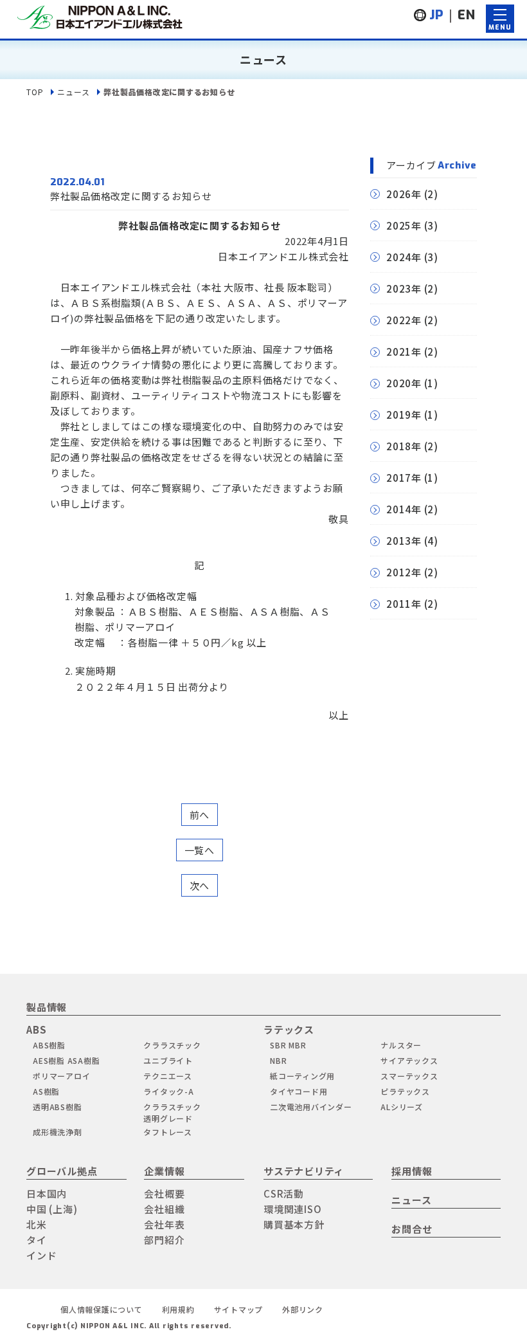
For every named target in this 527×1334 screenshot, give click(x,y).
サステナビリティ (304, 1171)
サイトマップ (239, 1309)
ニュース (73, 91)
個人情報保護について (101, 1309)
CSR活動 (284, 1193)
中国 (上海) (51, 1209)
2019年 (404, 414)
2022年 (404, 320)
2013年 (404, 540)
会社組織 (164, 1209)
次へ (200, 885)
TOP (34, 91)
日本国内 (46, 1193)
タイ (36, 1240)
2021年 (404, 351)
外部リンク (302, 1309)
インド (41, 1255)
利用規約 (178, 1309)
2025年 (404, 225)
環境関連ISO (292, 1209)
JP (437, 15)
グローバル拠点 (61, 1171)
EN (467, 15)
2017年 (404, 477)
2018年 (404, 446)
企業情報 (164, 1171)
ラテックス (289, 1029)
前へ (200, 814)
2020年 (404, 383)
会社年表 (164, 1224)
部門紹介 (164, 1240)
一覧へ (199, 850)
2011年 (404, 603)
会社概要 (164, 1193)
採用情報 (411, 1171)
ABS (36, 1029)
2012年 (404, 572)
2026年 (404, 194)
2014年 (404, 509)
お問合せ (411, 1229)
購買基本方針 (294, 1224)
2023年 (404, 288)
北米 (36, 1224)
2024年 (404, 257)
